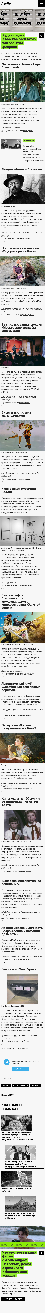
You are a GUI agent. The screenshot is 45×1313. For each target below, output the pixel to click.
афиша (6, 1086)
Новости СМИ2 (7, 1095)
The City (6, 3)
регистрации (27, 131)
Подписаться (20, 1069)
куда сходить (20, 1086)
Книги (29, 140)
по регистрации (23, 238)
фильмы (36, 1086)
